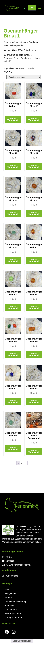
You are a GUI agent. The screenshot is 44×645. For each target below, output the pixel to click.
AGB (7, 589)
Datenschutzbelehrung (15, 601)
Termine (8, 597)
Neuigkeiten (10, 593)
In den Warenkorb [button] (12, 119)
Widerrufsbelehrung (14, 613)
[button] (24, 8)
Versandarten (11, 609)
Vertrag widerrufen (22, 641)
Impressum (10, 605)
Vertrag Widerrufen (13, 617)
